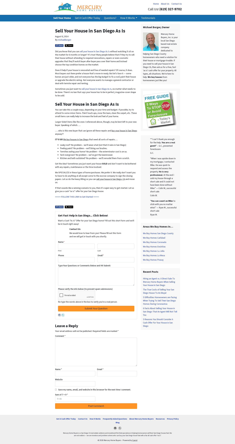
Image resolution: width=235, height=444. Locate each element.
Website (59, 379)
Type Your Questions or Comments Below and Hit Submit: (84, 265)
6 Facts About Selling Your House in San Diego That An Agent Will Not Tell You (160, 312)
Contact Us (176, 3)
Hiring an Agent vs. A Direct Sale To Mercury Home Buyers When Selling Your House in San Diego (159, 282)
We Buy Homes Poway (153, 259)
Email (101, 255)
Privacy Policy (173, 419)
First (59, 250)
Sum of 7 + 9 (61, 394)
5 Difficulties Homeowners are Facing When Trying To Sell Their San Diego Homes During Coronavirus (160, 301)
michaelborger (64, 39)
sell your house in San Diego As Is (95, 51)
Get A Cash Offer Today (87, 18)
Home (156, 3)
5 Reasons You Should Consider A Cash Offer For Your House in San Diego (158, 323)
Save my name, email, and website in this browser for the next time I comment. (94, 389)
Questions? (110, 18)
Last (99, 250)
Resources (160, 419)
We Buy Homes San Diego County (158, 233)
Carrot (134, 440)
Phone (61, 255)
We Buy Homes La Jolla (153, 251)
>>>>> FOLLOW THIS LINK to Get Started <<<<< (77, 196)
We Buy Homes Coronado (154, 242)
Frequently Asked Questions (115, 419)
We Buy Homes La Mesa (154, 255)
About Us (165, 3)
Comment (60, 336)
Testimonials (148, 18)
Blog (117, 422)
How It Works (127, 18)
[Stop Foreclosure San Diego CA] (160, 109)
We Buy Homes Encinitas (154, 246)
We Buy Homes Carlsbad (154, 237)
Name (61, 242)
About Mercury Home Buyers (141, 419)
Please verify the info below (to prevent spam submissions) (85, 289)
